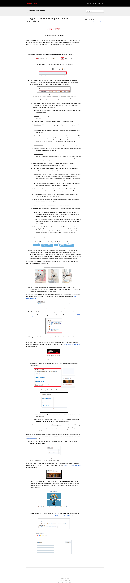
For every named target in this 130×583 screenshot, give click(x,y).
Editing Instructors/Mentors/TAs (33, 13)
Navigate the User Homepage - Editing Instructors (93, 22)
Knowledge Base (35, 10)
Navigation (44, 13)
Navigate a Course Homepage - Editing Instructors (59, 13)
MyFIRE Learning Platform (95, 3)
